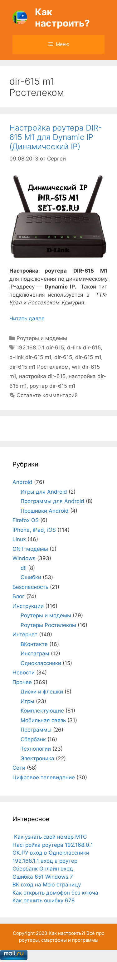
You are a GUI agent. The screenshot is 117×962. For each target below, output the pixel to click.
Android (22, 482)
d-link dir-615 (84, 347)
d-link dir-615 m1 (30, 357)
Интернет (24, 634)
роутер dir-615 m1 (53, 386)
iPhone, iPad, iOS (34, 530)
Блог (18, 596)
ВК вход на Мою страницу (46, 884)
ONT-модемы (30, 549)
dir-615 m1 (88, 357)
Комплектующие (42, 711)
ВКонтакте (34, 644)
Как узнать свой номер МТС (49, 837)
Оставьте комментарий (47, 395)
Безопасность (30, 587)
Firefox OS (25, 520)
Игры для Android (44, 492)
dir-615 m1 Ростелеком (39, 367)
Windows (24, 558)
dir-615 (63, 357)
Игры (27, 701)
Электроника (37, 758)
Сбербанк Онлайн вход (42, 869)
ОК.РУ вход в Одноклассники (50, 853)
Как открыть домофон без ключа (55, 893)
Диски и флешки (42, 691)
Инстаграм (35, 653)
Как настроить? (62, 17)
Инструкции (28, 606)
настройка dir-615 (42, 376)
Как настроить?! (67, 933)
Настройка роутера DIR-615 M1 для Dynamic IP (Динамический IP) (55, 137)
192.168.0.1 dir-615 (40, 347)
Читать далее (27, 318)
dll (24, 568)
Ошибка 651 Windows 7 (42, 877)
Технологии (36, 749)
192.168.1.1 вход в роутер (44, 861)
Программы (36, 730)
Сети (18, 768)
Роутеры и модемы (42, 338)
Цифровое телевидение (43, 777)
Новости (23, 672)
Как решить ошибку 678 (43, 900)
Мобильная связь (43, 720)
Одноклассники (41, 663)
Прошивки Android (45, 511)
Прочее (22, 682)
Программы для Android (52, 501)
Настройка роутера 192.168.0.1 (52, 845)
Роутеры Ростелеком (48, 625)
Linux (19, 539)
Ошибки (31, 577)
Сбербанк (33, 739)
